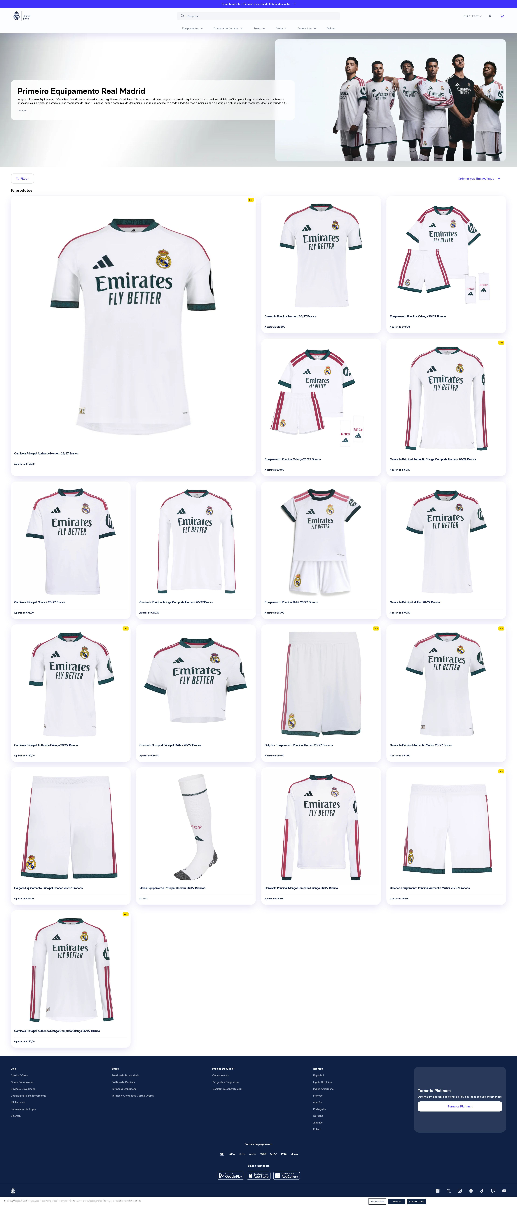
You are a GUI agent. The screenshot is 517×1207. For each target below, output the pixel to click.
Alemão (317, 1102)
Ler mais (22, 110)
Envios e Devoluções (23, 1088)
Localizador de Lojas (23, 1109)
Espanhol (318, 1075)
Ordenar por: (476, 178)
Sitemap (16, 1115)
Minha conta (18, 1102)
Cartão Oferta (19, 1075)
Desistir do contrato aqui (227, 1088)
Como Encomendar (22, 1082)
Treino (257, 28)
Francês (318, 1095)
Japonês (318, 1122)
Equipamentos (190, 28)
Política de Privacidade (125, 1075)
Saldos (331, 28)
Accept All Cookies (416, 1201)
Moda (279, 28)
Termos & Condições (124, 1088)
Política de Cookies (123, 1082)
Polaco (317, 1129)
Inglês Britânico (322, 1082)
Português (319, 1109)
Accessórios (305, 28)
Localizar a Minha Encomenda (28, 1095)
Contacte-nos (220, 1075)
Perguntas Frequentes (225, 1082)
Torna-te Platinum (460, 1106)
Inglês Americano (323, 1088)
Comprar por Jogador (226, 28)
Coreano (318, 1115)
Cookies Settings (377, 1201)
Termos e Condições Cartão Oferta (132, 1095)
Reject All (397, 1201)
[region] (258, 1202)
